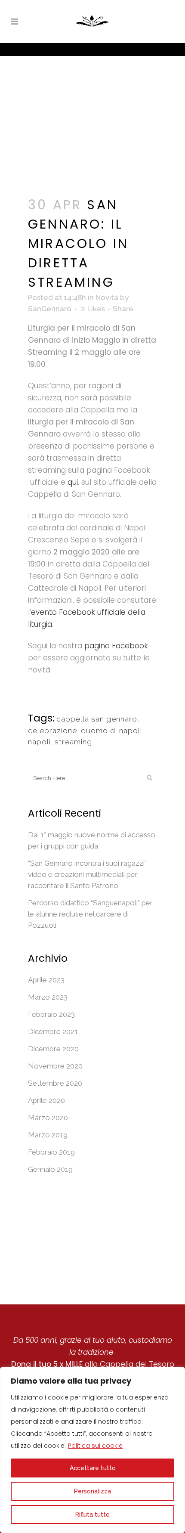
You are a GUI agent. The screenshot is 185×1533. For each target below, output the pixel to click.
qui (73, 482)
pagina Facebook (116, 646)
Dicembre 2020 (53, 1048)
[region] (92, 1450)
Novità (107, 297)
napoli (39, 741)
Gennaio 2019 (50, 1169)
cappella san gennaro (96, 719)
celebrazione (52, 730)
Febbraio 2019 (51, 1152)
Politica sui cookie (95, 1445)
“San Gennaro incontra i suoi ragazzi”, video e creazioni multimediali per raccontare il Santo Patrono (88, 874)
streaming (73, 741)
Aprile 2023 (46, 980)
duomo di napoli (111, 730)
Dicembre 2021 (53, 1031)
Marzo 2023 (48, 997)
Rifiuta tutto (92, 1514)
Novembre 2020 (55, 1066)
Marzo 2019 (48, 1134)
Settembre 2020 (55, 1083)
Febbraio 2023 (51, 1014)
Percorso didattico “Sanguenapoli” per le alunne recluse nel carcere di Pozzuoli (90, 913)
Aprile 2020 (46, 1100)
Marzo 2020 (48, 1117)
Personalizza (92, 1491)
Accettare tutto (93, 1468)
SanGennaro (49, 308)
